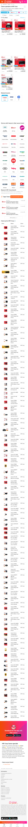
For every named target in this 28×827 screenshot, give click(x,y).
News (2, 783)
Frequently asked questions (6, 773)
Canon (9, 4)
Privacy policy (15, 823)
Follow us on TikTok (5, 793)
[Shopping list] (22, 2)
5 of (4, 17)
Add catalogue (4, 782)
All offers (5, 4)
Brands (2, 777)
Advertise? (3, 774)
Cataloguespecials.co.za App (6, 779)
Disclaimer (23, 822)
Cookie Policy (20, 823)
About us (2, 780)
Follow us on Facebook (5, 789)
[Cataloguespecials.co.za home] (8, 1)
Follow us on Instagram (5, 790)
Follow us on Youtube (5, 792)
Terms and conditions (8, 823)
